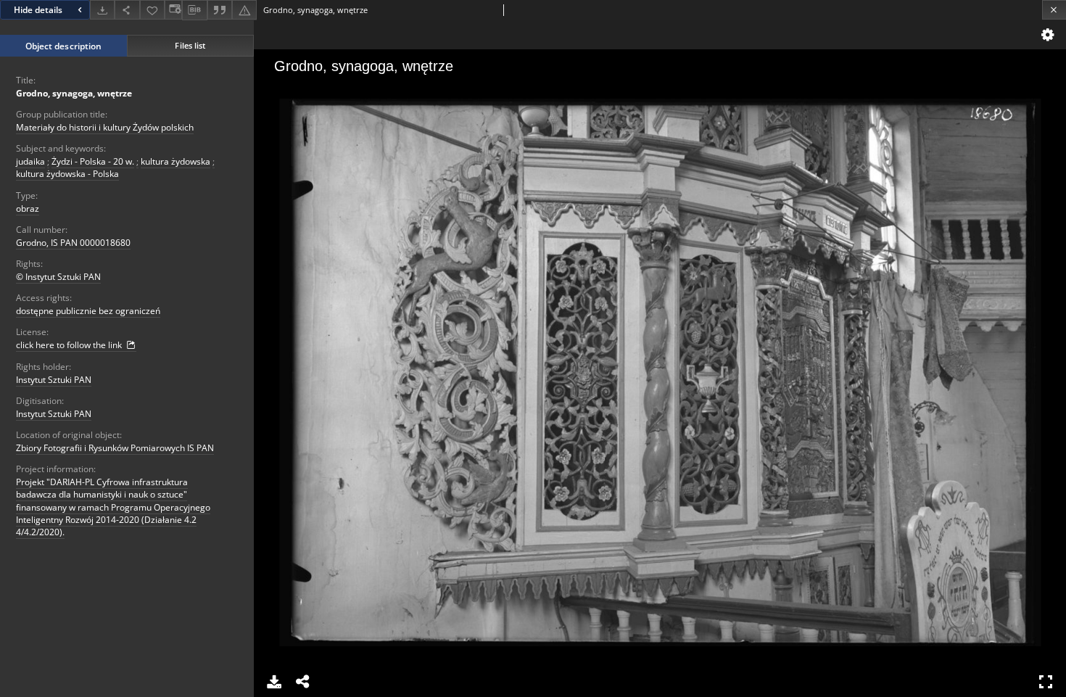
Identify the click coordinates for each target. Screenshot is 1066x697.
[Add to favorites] (152, 10)
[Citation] (219, 10)
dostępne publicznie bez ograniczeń (88, 311)
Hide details (38, 10)
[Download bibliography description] (194, 10)
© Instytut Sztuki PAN (58, 277)
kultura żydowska (175, 161)
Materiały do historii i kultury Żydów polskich (105, 127)
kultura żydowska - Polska (67, 174)
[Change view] (173, 10)
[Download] (102, 10)
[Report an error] (244, 10)
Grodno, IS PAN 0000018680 (73, 242)
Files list (190, 45)
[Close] (1054, 10)
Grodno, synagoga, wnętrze (74, 93)
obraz (27, 208)
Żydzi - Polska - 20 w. (92, 161)
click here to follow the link (70, 345)
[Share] (127, 10)
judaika (30, 161)
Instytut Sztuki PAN (53, 380)
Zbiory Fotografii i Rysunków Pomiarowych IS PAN (115, 448)
